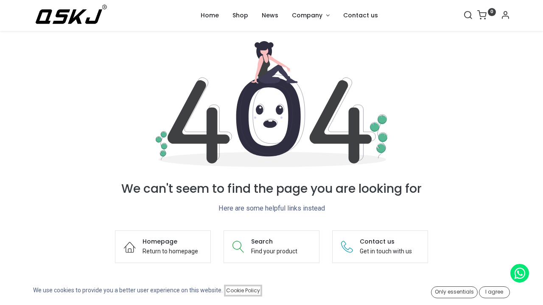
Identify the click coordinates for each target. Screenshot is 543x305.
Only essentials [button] (454, 291)
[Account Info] (505, 16)
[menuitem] (210, 15)
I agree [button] (494, 291)
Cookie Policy (243, 290)
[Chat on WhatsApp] (519, 273)
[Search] (468, 16)
